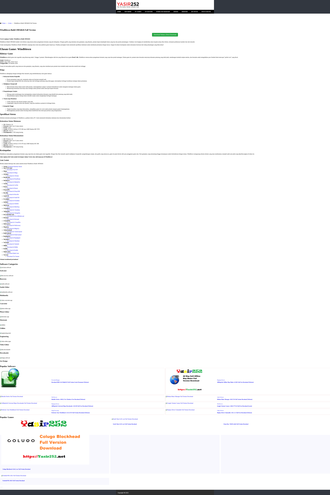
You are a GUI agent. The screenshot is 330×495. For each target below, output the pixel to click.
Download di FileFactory (14, 225)
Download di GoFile (12, 185)
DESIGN (176, 11)
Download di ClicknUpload (14, 231)
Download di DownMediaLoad (15, 216)
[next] (1, 487)
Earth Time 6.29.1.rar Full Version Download (125, 424)
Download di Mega (12, 172)
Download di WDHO (13, 203)
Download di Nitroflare (13, 241)
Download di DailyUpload (14, 234)
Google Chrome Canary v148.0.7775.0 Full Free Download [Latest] (234, 406)
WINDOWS (185, 11)
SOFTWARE (128, 11)
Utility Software (220, 410)
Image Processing (55, 410)
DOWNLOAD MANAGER (163, 11)
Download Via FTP (12, 169)
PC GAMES (138, 11)
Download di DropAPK (13, 191)
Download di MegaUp (13, 228)
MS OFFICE (194, 11)
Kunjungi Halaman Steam (15, 166)
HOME (119, 11)
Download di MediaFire (13, 182)
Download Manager (55, 380)
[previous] (0, 487)
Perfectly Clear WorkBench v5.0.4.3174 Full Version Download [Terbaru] (70, 412)
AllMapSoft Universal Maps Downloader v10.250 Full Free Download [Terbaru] (72, 406)
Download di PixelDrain (13, 179)
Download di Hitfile (12, 247)
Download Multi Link (13, 253)
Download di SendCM (13, 197)
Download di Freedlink (13, 200)
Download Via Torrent (13, 256)
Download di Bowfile (13, 194)
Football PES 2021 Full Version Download (14, 480)
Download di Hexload (13, 219)
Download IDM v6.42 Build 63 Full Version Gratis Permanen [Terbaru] (70, 382)
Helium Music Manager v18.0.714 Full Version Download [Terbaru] (234, 399)
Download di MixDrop (13, 207)
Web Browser (54, 397)
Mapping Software (221, 380)
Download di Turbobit (13, 244)
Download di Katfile (12, 250)
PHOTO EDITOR (206, 11)
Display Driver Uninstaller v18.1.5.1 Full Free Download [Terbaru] (234, 412)
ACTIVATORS (149, 11)
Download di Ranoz (12, 188)
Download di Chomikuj (13, 210)
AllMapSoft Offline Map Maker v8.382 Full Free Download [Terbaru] (235, 382)
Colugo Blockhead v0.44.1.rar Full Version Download (16, 469)
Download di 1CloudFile (13, 222)
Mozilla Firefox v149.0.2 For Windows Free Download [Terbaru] (68, 399)
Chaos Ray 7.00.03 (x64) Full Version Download (235, 424)
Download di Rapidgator (13, 238)
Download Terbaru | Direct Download (165, 34)
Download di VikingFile (13, 213)
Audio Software (220, 397)
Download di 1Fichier (13, 176)
